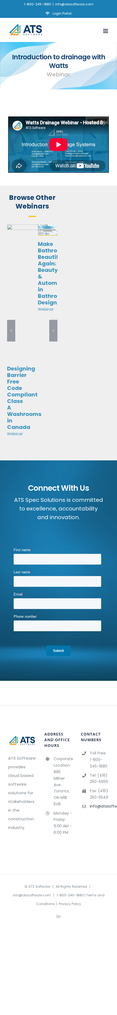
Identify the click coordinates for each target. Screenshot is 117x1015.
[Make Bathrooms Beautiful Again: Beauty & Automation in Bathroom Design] (48, 227)
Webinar (15, 434)
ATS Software (39, 886)
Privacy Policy (70, 904)
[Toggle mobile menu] (106, 31)
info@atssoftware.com (74, 4)
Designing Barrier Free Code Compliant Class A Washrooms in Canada (24, 398)
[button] (11, 330)
